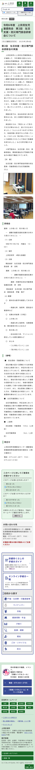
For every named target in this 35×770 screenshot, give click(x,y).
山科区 (13, 707)
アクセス (25, 5)
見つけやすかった (13, 500)
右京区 (5, 711)
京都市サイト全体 (26, 13)
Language (19, 5)
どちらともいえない (13, 487)
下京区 (21, 707)
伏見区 (21, 711)
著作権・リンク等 (24, 721)
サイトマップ (7, 724)
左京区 (21, 703)
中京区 (29, 703)
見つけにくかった (13, 506)
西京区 (13, 711)
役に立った (10, 484)
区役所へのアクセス (11, 753)
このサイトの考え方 (10, 717)
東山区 (5, 707)
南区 (29, 707)
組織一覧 (7, 758)
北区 (5, 703)
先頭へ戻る (29, 767)
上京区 (13, 703)
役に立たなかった (13, 490)
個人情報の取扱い (9, 721)
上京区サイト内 (11, 12)
